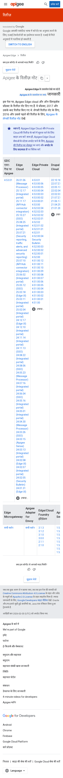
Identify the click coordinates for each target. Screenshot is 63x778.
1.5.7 (59, 531)
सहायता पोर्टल (9, 677)
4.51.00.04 (37, 288)
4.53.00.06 (37, 183)
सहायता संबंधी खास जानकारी (16, 666)
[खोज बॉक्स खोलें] (46, 4)
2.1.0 (41, 545)
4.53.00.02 (37, 197)
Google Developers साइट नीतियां (32, 600)
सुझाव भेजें (10, 69)
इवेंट (5, 635)
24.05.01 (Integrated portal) (22, 415)
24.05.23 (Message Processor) (22, 376)
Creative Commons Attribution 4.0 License (24, 593)
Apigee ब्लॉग (9, 702)
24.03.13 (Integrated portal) (22, 453)
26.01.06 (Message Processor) (22, 184)
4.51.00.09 (37, 271)
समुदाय (6, 660)
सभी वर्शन (8, 527)
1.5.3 (59, 545)
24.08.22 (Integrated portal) (22, 359)
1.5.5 (59, 538)
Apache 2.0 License (23, 596)
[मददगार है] (37, 62)
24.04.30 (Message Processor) (22, 425)
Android (7, 724)
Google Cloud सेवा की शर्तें (47, 761)
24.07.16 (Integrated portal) (22, 387)
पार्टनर (6, 640)
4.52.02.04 (37, 208)
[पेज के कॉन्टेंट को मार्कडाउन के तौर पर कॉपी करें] (42, 78)
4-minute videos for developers (20, 696)
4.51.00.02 (37, 295)
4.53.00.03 (37, 194)
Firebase (7, 736)
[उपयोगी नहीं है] (43, 62)
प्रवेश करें (55, 4)
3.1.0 (41, 534)
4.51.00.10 (37, 267)
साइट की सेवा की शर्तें (21, 761)
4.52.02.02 (37, 215)
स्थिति (5, 671)
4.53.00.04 (37, 190)
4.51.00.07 (37, 278)
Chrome (7, 730)
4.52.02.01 (37, 218)
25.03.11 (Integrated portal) (22, 303)
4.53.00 (36, 204)
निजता (6, 761)
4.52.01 (36, 232)
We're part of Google (14, 629)
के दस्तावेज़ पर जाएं (33, 94)
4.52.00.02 (37, 250)
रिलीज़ (7, 15)
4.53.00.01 (37, 201)
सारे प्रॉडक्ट (8, 747)
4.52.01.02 (37, 225)
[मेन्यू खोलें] (5, 4)
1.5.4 (59, 541)
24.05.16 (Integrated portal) (22, 404)
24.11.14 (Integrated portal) (22, 341)
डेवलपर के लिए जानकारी (14, 691)
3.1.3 (41, 527)
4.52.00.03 (37, 246)
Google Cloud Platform (15, 741)
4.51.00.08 (37, 274)
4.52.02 (36, 222)
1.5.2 (59, 548)
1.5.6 (59, 534)
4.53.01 (8, 180)
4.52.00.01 (37, 253)
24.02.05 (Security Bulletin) (21, 481)
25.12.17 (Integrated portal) (22, 194)
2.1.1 (41, 541)
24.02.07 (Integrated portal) (22, 471)
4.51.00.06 (37, 281)
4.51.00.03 (37, 292)
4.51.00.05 (37, 285)
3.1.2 (41, 531)
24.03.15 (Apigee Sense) (21, 443)
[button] (22, 498)
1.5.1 (59, 552)
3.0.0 (41, 538)
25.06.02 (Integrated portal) (22, 278)
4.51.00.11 (37, 264)
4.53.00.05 (37, 187)
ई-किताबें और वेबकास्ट (13, 646)
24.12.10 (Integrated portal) (22, 331)
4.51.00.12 (37, 260)
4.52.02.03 (37, 211)
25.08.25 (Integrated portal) (22, 226)
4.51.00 (36, 302)
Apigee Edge (9, 55)
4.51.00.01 (37, 299)
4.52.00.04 (37, 236)
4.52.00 (36, 257)
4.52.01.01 (37, 229)
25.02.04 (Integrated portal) (22, 313)
